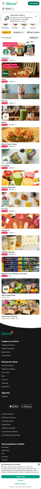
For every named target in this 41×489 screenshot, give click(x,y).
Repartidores (6, 352)
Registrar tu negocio (8, 348)
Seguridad (5, 383)
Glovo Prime (6, 372)
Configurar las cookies (8, 428)
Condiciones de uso (8, 414)
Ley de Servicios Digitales (10, 431)
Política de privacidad (8, 417)
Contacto (5, 379)
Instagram (5, 396)
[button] (6, 24)
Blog (3, 376)
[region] (20, 24)
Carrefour (5, 457)
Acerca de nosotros (8, 365)
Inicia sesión (5, 386)
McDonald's (5, 447)
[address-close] (36, 16)
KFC (3, 453)
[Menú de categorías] (3, 3)
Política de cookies (7, 421)
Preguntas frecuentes (8, 369)
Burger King (5, 450)
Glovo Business (6, 355)
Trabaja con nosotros (8, 345)
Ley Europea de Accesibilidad (11, 435)
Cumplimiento (6, 424)
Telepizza (5, 460)
